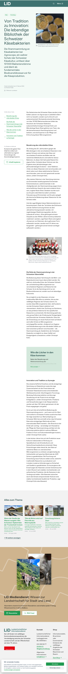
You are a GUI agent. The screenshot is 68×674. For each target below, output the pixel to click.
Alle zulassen (55, 664)
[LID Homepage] (7, 3)
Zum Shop (56, 658)
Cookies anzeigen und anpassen (12, 669)
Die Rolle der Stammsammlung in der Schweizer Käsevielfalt (14, 124)
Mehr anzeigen (34, 366)
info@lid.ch (41, 657)
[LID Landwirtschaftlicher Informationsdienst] (15, 630)
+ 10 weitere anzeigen (12, 538)
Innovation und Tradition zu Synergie (14, 137)
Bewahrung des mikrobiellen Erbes (12, 117)
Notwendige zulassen (55, 667)
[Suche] (53, 3)
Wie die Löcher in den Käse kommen (13, 131)
